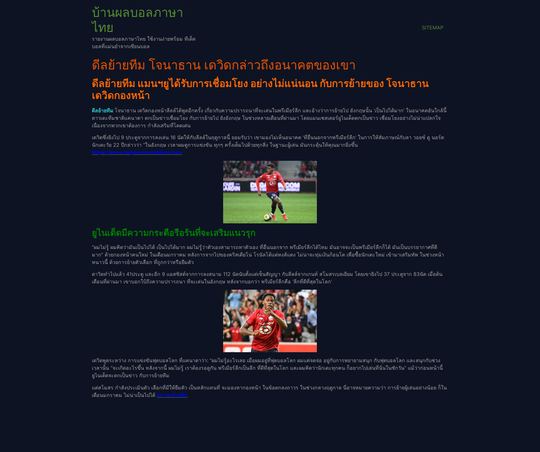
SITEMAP (432, 27)
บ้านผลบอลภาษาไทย (137, 20)
